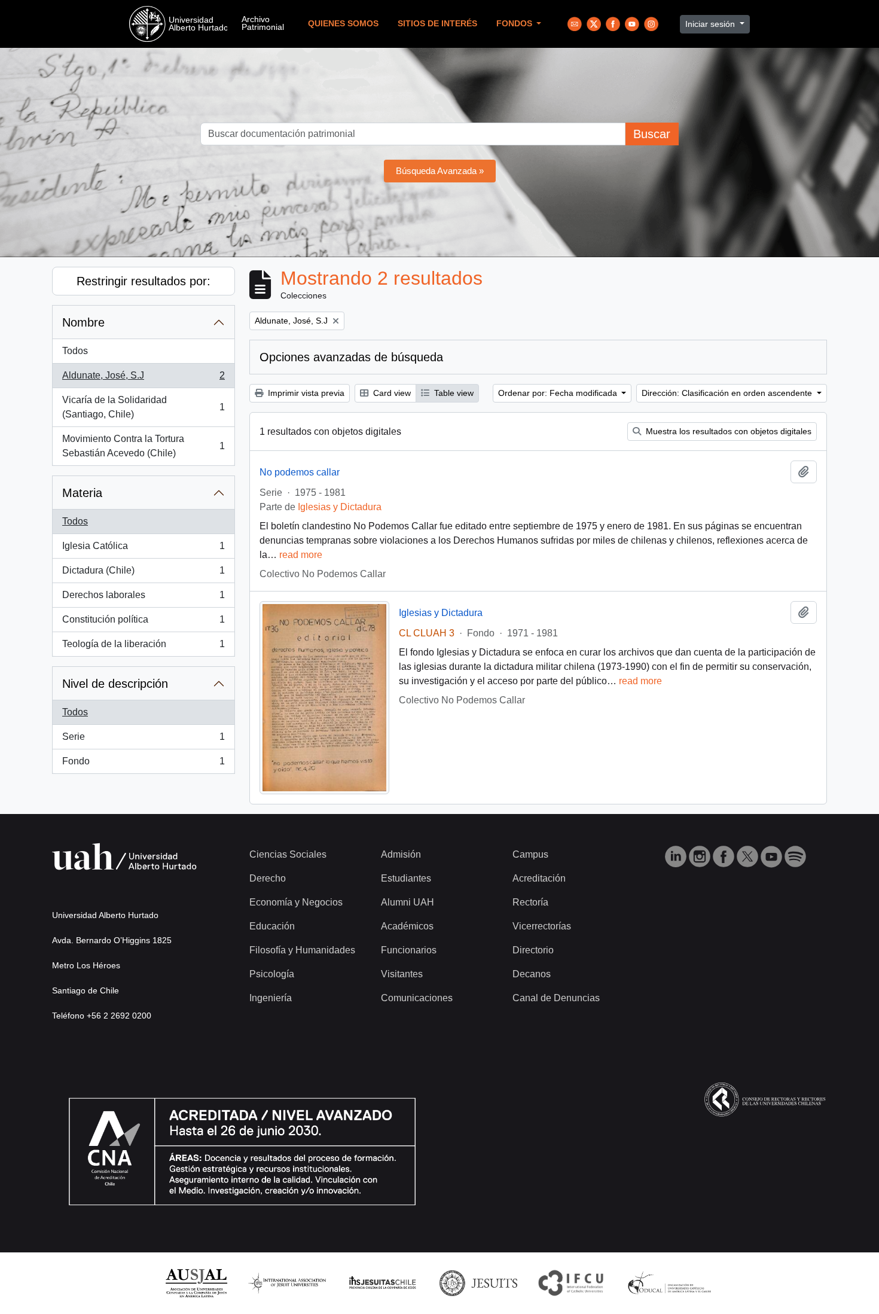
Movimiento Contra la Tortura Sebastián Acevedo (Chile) (143, 446)
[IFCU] (571, 1283)
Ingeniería (270, 998)
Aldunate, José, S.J (143, 379)
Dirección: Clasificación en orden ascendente (728, 393)
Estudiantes (406, 878)
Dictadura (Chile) (143, 574)
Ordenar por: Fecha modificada (558, 393)
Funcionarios (409, 950)
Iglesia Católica (143, 549)
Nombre (83, 322)
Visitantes (402, 974)
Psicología (271, 974)
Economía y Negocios (296, 902)
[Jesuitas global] (478, 1283)
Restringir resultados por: (143, 281)
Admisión (401, 854)
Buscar (651, 134)
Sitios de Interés (437, 23)
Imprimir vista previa (304, 393)
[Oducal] (671, 1283)
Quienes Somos (343, 23)
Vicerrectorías (541, 926)
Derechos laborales (143, 598)
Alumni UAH (407, 902)
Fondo (143, 764)
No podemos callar (300, 472)
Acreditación (539, 878)
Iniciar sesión (711, 24)
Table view (453, 393)
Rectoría (530, 902)
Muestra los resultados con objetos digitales (727, 431)
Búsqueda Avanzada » (440, 171)
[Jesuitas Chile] (383, 1283)
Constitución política (143, 623)
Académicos (407, 926)
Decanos (531, 974)
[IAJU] (287, 1283)
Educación (272, 926)
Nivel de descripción (115, 683)
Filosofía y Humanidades (302, 950)
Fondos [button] (515, 23)
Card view (391, 393)
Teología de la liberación (143, 647)
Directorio (533, 950)
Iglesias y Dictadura (339, 507)
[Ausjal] (195, 1283)
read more (300, 555)
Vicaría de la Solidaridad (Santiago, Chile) (143, 407)
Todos (75, 351)
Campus (530, 854)
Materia (82, 492)
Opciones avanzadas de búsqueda (351, 357)
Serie (143, 740)
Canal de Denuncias (556, 998)
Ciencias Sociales (287, 854)
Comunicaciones (417, 998)
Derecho (267, 878)
